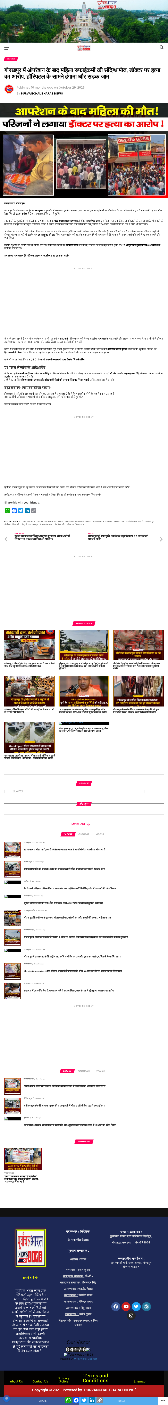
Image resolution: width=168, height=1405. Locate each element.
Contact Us (40, 1381)
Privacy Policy (64, 1379)
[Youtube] (126, 1306)
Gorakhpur (29, 522)
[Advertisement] (83, 299)
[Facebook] (115, 1306)
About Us (16, 1381)
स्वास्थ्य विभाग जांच (76, 524)
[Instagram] (131, 1315)
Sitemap (139, 1381)
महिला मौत (60, 524)
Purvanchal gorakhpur (50, 522)
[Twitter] (136, 1306)
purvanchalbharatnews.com (109, 522)
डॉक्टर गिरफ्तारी (12, 524)
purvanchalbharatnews (78, 522)
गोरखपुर (150, 522)
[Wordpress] (146, 1306)
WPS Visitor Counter (85, 1358)
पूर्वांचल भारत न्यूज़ (30, 524)
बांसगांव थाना (47, 524)
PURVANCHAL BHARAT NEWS (42, 93)
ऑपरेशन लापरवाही (135, 522)
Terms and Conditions (95, 1378)
